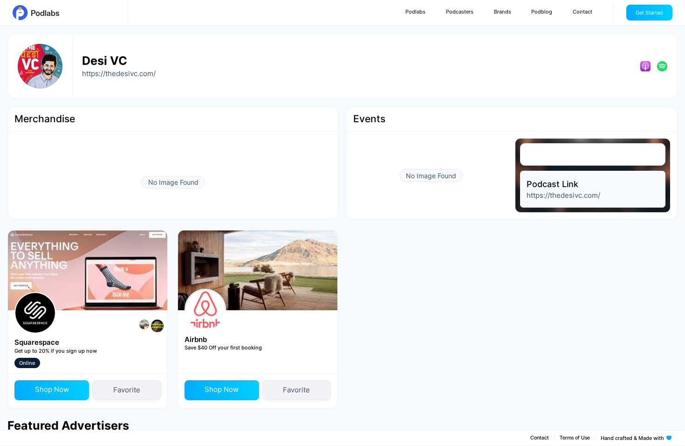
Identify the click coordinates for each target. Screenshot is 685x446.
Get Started (649, 12)
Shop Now (52, 389)
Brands (502, 11)
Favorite (126, 389)
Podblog (541, 11)
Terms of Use (575, 438)
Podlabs (415, 11)
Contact (582, 11)
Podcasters (459, 11)
